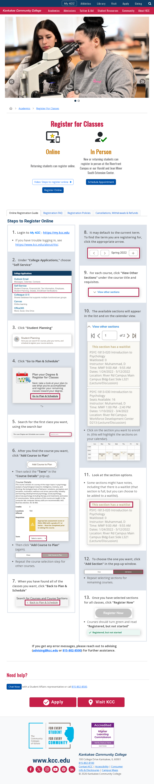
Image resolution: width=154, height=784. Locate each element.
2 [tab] (78, 100)
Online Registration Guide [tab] (23, 213)
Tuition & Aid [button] (87, 10)
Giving (138, 3)
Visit (114, 3)
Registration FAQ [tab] (52, 213)
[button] (149, 3)
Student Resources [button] (108, 10)
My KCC (69, 3)
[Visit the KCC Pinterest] (64, 769)
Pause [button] (77, 92)
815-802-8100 (86, 763)
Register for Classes (47, 108)
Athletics (86, 3)
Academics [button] (54, 10)
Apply (126, 3)
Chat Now (14, 686)
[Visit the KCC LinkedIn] (72, 769)
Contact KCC (86, 766)
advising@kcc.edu (45, 650)
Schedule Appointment (101, 182)
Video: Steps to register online (51, 182)
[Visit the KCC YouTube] (56, 769)
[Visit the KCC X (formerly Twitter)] (39, 769)
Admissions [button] (70, 10)
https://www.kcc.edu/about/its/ (36, 245)
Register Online (53, 190)
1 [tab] (75, 100)
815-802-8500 (72, 650)
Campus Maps (110, 770)
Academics (24, 108)
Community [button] (128, 10)
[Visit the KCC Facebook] (31, 769)
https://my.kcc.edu (56, 233)
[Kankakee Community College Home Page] (22, 11)
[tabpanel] (77, 57)
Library (101, 3)
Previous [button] (12, 82)
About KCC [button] (144, 10)
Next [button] (142, 82)
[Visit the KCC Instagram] (47, 769)
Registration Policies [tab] (79, 213)
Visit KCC (104, 701)
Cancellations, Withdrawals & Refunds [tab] (117, 213)
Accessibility (102, 766)
